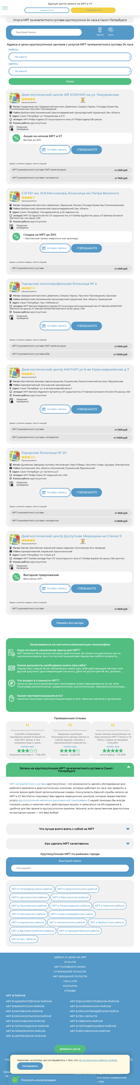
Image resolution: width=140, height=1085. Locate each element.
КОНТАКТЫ (70, 985)
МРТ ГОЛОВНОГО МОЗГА (70, 966)
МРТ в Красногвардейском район (72, 914)
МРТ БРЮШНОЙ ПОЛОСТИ (70, 976)
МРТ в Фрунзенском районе (70, 897)
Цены (111, 30)
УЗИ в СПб (70, 981)
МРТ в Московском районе (28, 914)
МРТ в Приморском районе (29, 905)
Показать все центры (70, 622)
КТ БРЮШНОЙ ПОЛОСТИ (70, 971)
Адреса (99, 30)
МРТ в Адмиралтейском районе (79, 930)
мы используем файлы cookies (98, 1060)
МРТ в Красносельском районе (77, 889)
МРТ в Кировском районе (27, 922)
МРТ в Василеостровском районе (32, 930)
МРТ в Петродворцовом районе (31, 889)
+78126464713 (86, 588)
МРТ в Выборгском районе (107, 922)
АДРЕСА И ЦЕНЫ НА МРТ (70, 957)
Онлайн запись (57, 149)
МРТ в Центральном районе (29, 897)
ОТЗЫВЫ (70, 990)
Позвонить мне (47, 10)
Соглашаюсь (30, 1066)
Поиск (70, 81)
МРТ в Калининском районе (67, 922)
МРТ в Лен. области (23, 939)
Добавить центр (70, 1049)
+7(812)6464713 (86, 149)
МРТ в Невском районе (109, 905)
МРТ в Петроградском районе (71, 905)
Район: (13, 49)
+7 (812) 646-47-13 (93, 10)
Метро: (13, 64)
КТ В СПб (70, 962)
